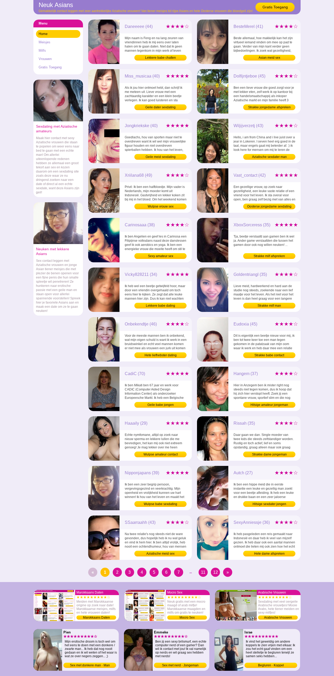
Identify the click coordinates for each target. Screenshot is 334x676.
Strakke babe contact (269, 355)
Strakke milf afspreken (269, 256)
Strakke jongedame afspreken (269, 107)
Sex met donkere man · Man (90, 665)
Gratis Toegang (275, 7)
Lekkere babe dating (160, 305)
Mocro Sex (187, 617)
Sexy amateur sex (160, 256)
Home (43, 34)
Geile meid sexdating (161, 157)
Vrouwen (45, 59)
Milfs (42, 50)
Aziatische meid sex (160, 553)
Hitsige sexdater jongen (269, 504)
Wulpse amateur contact (161, 454)
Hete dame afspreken (269, 553)
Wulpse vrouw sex (161, 206)
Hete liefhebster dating (161, 355)
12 (215, 572)
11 (203, 572)
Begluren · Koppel (271, 665)
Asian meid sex (269, 58)
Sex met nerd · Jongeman (180, 665)
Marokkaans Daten (96, 617)
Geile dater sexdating (160, 107)
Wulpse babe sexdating (160, 504)
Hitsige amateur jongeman (269, 405)
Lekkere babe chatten (160, 58)
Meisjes (44, 42)
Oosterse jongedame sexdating (269, 206)
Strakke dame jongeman (269, 454)
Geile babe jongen (160, 405)
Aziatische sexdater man (269, 157)
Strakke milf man (269, 305)
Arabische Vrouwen (278, 617)
